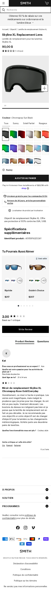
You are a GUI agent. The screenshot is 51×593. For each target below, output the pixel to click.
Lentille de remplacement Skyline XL (32, 29)
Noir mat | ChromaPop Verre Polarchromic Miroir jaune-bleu (31, 280)
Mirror (13, 138)
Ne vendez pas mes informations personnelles (25, 586)
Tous (6, 123)
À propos (8, 489)
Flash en (29, 152)
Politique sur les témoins (25, 580)
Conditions (25, 569)
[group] (14, 278)
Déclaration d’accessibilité (25, 563)
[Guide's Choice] (37, 267)
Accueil (5, 29)
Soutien (7, 497)
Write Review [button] (25, 329)
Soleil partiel (28, 123)
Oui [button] (3, 445)
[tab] (24, 342)
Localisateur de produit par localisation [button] (27, 210)
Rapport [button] (9, 445)
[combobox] (25, 9)
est (37, 138)
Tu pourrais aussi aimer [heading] (18, 251)
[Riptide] (13, 267)
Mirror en (21, 138)
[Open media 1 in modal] (44, 88)
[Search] (3, 10)
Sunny (16, 123)
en (29, 138)
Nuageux (43, 123)
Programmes (11, 506)
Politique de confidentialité (25, 574)
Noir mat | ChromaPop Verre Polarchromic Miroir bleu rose (13, 280)
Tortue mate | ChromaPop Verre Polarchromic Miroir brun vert (37, 280)
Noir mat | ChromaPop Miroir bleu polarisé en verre (7, 280)
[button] (3, 3)
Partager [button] (17, 445)
